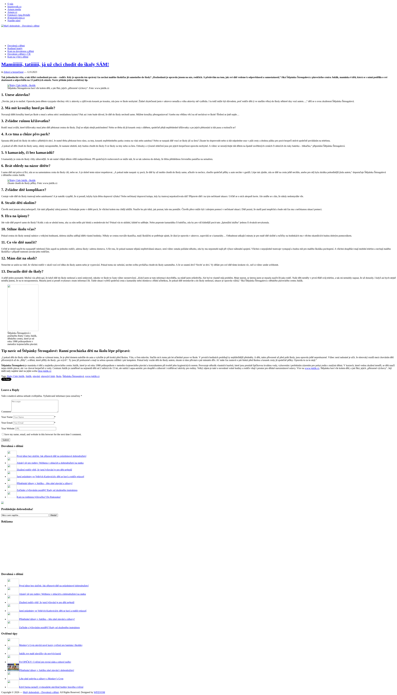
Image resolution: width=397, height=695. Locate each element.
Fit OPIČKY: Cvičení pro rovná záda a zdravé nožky (45, 662)
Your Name (7, 417)
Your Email (6, 422)
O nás (10, 3)
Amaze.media (14, 9)
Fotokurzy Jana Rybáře (18, 15)
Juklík (28, 376)
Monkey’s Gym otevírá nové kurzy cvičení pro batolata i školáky (51, 645)
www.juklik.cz (312, 368)
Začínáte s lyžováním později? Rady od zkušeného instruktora (47, 490)
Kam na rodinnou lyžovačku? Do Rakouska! (39, 497)
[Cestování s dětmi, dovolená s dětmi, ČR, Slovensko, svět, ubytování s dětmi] (20, 25)
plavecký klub (48, 376)
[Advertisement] (57, 34)
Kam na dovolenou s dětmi (20, 51)
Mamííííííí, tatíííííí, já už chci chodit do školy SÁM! (55, 64)
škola (58, 376)
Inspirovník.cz (14, 6)
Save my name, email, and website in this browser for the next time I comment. (42, 434)
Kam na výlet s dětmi (17, 56)
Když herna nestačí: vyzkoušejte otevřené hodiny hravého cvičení (51, 687)
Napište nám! (13, 20)
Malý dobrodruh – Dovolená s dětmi (41, 692)
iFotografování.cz (16, 17)
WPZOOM (99, 692)
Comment (6, 411)
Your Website (7, 428)
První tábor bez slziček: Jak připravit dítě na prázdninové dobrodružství (51, 456)
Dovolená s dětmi (16, 45)
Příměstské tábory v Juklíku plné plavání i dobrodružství (46, 670)
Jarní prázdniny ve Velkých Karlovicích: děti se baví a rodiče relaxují (50, 476)
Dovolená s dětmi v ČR (19, 54)
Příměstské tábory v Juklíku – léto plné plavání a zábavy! (44, 483)
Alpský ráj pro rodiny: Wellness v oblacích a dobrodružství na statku (50, 463)
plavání (36, 376)
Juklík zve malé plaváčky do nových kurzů (40, 653)
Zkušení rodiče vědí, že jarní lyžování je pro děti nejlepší (44, 469)
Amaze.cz (12, 12)
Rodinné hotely (14, 48)
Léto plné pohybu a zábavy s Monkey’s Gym (41, 678)
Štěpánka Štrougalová (73, 376)
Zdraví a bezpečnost (13, 72)
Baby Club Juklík (15, 376)
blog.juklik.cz (44, 371)
